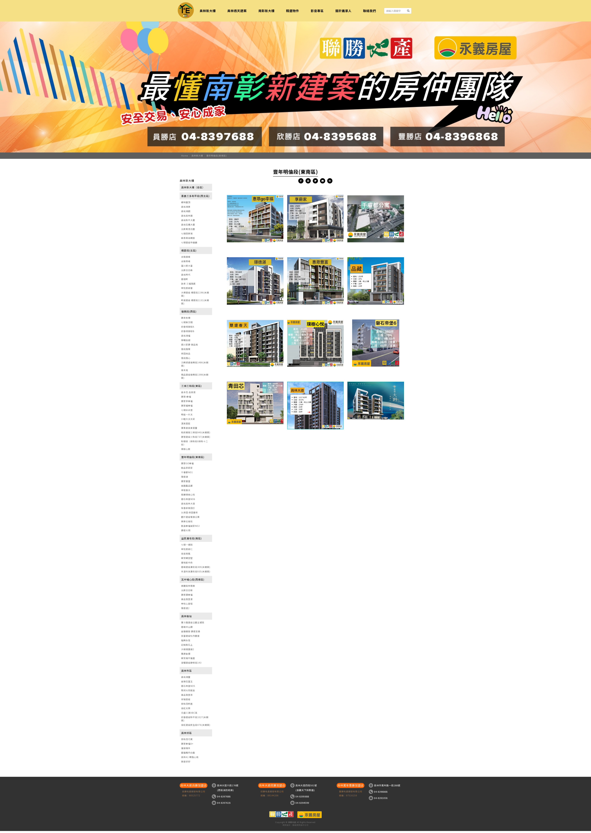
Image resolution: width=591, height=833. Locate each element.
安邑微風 (185, 553)
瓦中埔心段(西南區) (192, 579)
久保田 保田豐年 (189, 512)
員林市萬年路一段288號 (387, 785)
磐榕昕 (184, 279)
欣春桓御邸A (187, 326)
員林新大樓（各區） (193, 187)
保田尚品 (185, 353)
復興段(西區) (189, 311)
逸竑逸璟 (185, 349)
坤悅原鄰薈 (187, 288)
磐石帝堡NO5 (188, 685)
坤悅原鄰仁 (187, 549)
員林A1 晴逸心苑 (190, 757)
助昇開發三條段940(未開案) (195, 432)
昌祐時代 (185, 274)
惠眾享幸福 (187, 401)
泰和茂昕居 (187, 703)
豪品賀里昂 (187, 694)
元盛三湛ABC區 (189, 712)
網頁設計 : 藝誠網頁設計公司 (295, 825)
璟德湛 (184, 476)
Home (184, 155)
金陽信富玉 (187, 681)
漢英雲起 (185, 423)
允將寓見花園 (188, 229)
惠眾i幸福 (186, 396)
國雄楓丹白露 (188, 752)
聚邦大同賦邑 (188, 690)
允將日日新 (187, 590)
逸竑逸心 (185, 358)
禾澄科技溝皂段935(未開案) (195, 571)
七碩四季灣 (187, 233)
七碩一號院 (187, 544)
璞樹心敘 (185, 449)
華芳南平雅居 (188, 658)
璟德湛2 (185, 608)
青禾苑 (184, 370)
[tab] (196, 187)
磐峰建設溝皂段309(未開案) (195, 567)
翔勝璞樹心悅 (188, 494)
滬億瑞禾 (185, 748)
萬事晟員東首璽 (189, 427)
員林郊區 (186, 733)
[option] (295, 85)
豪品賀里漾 (187, 599)
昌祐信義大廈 (188, 224)
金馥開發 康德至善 (190, 631)
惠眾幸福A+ (187, 743)
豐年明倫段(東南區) (216, 155)
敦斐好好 (185, 761)
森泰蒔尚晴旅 (188, 238)
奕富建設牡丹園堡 (190, 635)
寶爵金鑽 (185, 653)
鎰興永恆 (185, 640)
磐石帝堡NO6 (188, 499)
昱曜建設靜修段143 (191, 662)
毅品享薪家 (187, 467)
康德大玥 (185, 530)
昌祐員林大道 (188, 503)
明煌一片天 (187, 414)
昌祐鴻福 (185, 335)
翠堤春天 (185, 490)
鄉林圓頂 (185, 202)
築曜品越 (185, 340)
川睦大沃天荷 (188, 419)
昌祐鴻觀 (185, 211)
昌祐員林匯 (187, 215)
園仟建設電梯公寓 (190, 516)
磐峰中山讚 (187, 626)
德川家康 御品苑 (189, 344)
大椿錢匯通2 (187, 649)
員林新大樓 (197, 155)
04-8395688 (302, 796)
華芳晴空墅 (187, 558)
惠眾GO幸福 (187, 463)
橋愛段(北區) (189, 250)
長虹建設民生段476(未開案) (195, 724)
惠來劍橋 (185, 317)
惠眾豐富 (185, 481)
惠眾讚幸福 (187, 594)
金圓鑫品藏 (187, 485)
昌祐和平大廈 (188, 220)
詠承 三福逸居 (188, 283)
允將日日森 (187, 270)
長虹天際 (185, 708)
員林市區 (186, 670)
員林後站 (186, 616)
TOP (586, 720)
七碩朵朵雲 (187, 410)
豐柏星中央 (187, 562)
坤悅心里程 (187, 603)
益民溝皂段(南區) (191, 538)
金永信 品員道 (188, 392)
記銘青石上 (187, 644)
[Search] (408, 11)
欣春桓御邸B (187, 331)
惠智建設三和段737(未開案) (195, 436)
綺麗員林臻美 (188, 585)
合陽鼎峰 (185, 256)
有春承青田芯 (188, 508)
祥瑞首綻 (185, 699)
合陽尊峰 (185, 261)
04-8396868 (381, 791)
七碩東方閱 (187, 322)
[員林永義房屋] (186, 10)
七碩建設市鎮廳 (189, 242)
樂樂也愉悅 (187, 521)
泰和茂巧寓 (187, 739)
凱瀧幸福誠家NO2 (190, 525)
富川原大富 (187, 265)
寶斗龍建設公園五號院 (192, 622)
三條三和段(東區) (191, 386)
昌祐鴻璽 (185, 677)
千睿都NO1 (187, 472)
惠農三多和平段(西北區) (195, 196)
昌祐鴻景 (185, 206)
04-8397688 (224, 796)
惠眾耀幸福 (187, 405)
